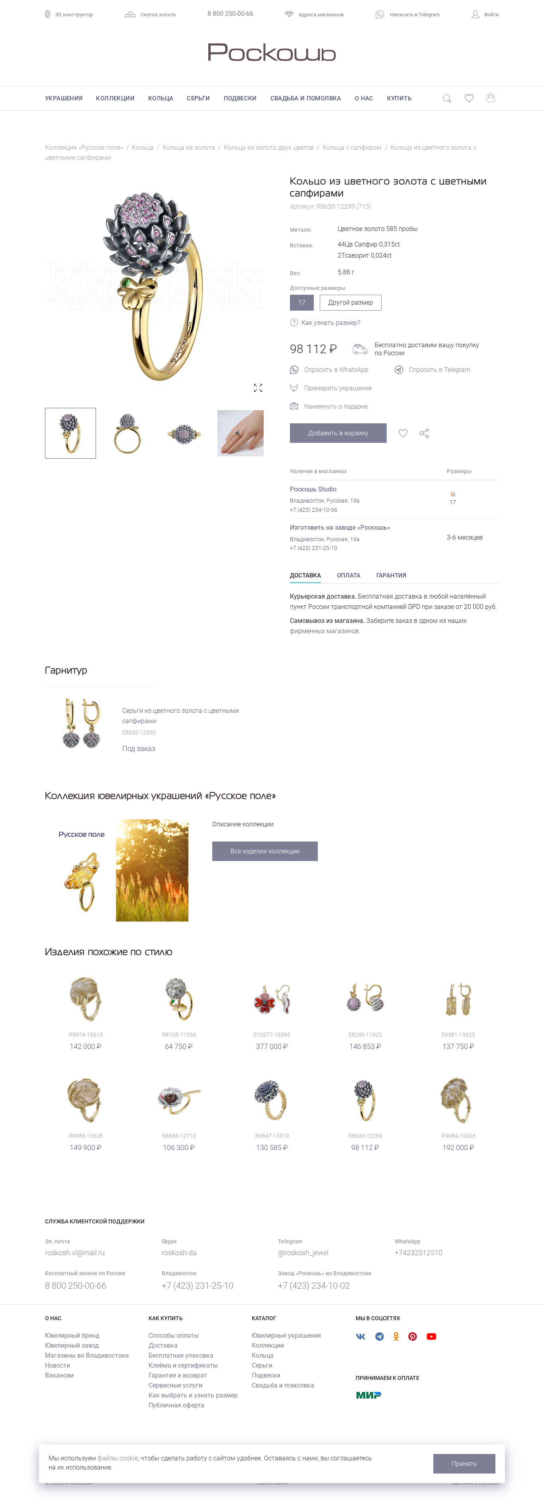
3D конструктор (74, 15)
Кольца (160, 98)
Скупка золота (158, 15)
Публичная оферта (176, 1405)
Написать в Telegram (414, 15)
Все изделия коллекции (265, 851)
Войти (491, 15)
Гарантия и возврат (178, 1375)
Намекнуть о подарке (336, 406)
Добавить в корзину (338, 433)
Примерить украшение (338, 388)
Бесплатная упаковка (181, 1355)
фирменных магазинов (324, 631)
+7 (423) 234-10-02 (314, 1286)
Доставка (163, 1345)
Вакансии (59, 1375)
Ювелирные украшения (286, 1335)
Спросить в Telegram (439, 370)
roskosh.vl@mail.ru (75, 1253)
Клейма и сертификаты (183, 1365)
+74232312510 (418, 1253)
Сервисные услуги (175, 1385)
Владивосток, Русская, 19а (325, 500)
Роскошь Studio (313, 489)
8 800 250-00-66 (230, 14)
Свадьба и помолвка (305, 98)
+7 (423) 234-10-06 (313, 510)
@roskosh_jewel (303, 1253)
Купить (399, 98)
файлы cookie (118, 1458)
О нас (364, 98)
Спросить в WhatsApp (336, 370)
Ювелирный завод (72, 1345)
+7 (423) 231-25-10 (313, 548)
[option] (155, 285)
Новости (57, 1365)
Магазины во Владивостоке (87, 1355)
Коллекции (115, 98)
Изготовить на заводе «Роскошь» (340, 527)
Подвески (240, 98)
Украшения (64, 98)
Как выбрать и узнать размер (193, 1395)
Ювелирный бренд (72, 1335)
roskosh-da (179, 1253)
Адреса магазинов (321, 15)
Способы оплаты (174, 1335)
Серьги (198, 98)
